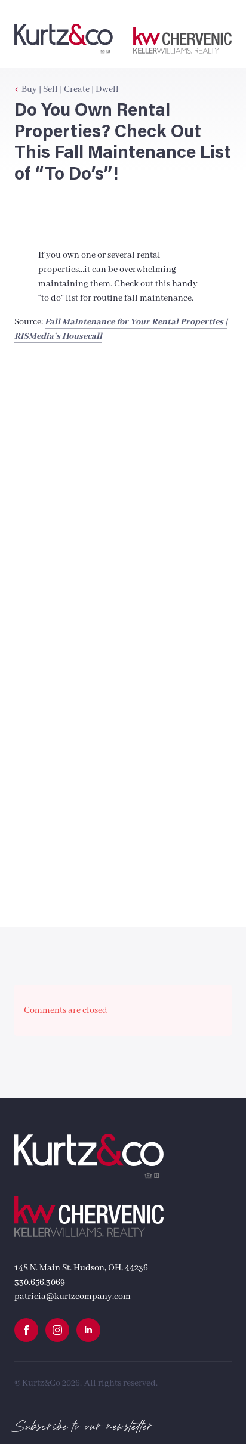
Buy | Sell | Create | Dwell (70, 89)
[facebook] (26, 1330)
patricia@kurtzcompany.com (72, 1296)
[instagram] (57, 1330)
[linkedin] (88, 1330)
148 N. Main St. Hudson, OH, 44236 (81, 1268)
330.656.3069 (39, 1282)
